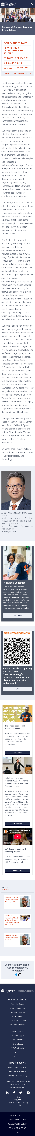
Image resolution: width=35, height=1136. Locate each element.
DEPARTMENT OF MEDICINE (17, 73)
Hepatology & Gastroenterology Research (15, 51)
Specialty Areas (13, 63)
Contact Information (16, 68)
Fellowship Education (16, 58)
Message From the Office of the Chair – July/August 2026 (11, 900)
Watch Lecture (17, 823)
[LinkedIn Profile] (7, 1092)
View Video (17, 870)
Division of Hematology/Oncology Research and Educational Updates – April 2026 (12, 920)
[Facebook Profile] (14, 1092)
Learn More (17, 615)
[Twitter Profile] (20, 1092)
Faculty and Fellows (15, 43)
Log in (18, 1105)
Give (17, 689)
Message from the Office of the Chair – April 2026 (11, 937)
